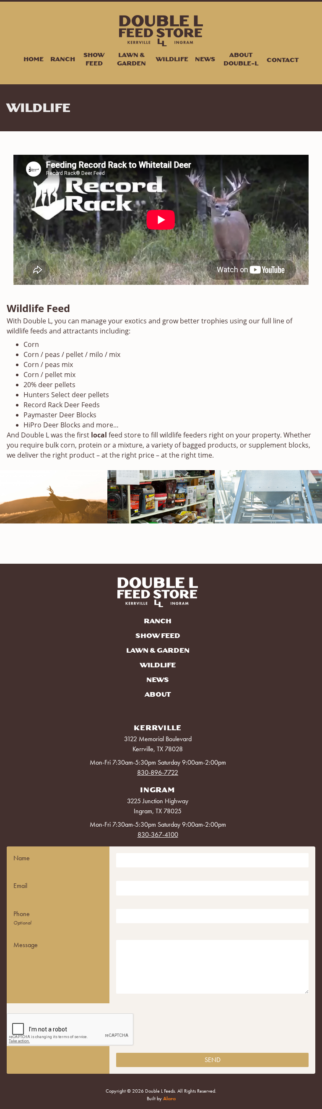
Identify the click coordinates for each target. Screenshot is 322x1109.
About (158, 694)
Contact (283, 60)
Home (33, 59)
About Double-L (240, 59)
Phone (21, 913)
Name (21, 858)
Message (25, 944)
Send (213, 1059)
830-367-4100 (158, 834)
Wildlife (172, 59)
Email (20, 885)
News (205, 59)
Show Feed (93, 59)
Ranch (62, 59)
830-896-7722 (157, 772)
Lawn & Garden (131, 59)
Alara (169, 1098)
